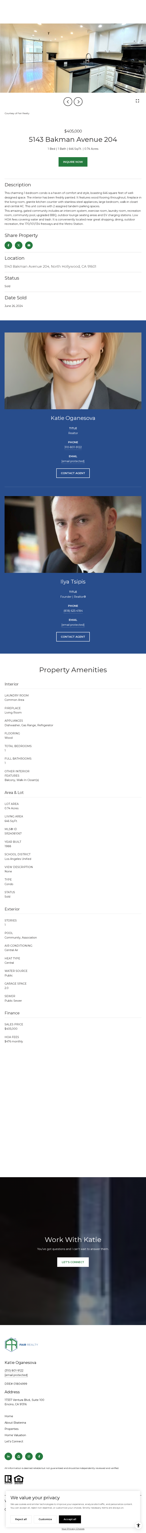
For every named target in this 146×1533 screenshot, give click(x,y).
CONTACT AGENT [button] (73, 473)
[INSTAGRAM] (29, 1456)
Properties (11, 1429)
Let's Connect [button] (73, 1262)
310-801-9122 (73, 447)
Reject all (21, 1519)
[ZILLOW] (18, 1456)
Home (9, 1416)
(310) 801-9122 (14, 1370)
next (78, 101)
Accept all (70, 1519)
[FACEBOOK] (39, 1456)
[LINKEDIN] (8, 1456)
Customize (45, 1519)
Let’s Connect (14, 1441)
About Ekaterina (15, 1422)
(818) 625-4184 (73, 610)
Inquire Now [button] (73, 162)
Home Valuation (15, 1435)
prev (67, 101)
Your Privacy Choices (73, 1528)
